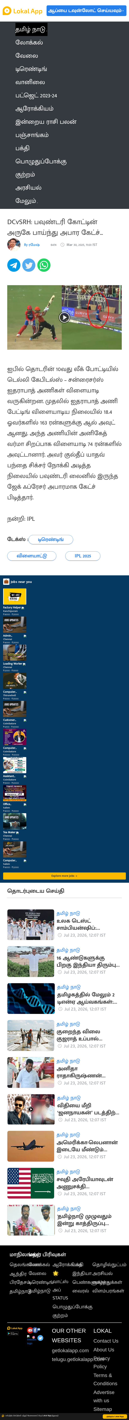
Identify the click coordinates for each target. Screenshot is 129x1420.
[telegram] (14, 266)
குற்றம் (60, 1315)
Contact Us (105, 1341)
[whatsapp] (44, 266)
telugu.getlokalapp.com (78, 1359)
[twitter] (29, 266)
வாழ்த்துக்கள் (107, 1282)
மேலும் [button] (25, 201)
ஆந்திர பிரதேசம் (20, 1278)
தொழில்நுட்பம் (109, 1265)
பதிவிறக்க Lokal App (115, 1416)
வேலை (37, 1273)
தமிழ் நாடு (30, 29)
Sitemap (102, 1409)
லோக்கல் (39, 1265)
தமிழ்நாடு (21, 1291)
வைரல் (80, 1291)
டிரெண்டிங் (41, 1282)
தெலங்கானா (25, 1265)
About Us (103, 1350)
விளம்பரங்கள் (108, 1291)
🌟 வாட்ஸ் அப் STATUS (60, 1285)
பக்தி (78, 1265)
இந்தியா (82, 1273)
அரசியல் (102, 1273)
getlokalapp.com (70, 1350)
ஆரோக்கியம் (67, 1265)
